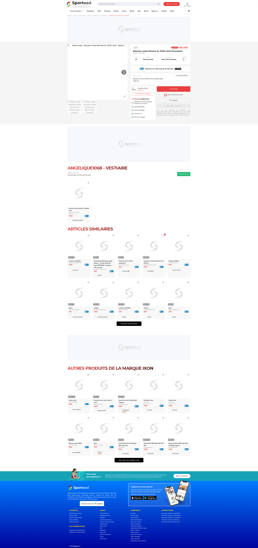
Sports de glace (135, 538)
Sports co (154, 11)
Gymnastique (104, 524)
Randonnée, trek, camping (138, 540)
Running (107, 11)
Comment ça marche (75, 513)
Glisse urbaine (135, 532)
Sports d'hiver (135, 517)
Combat (164, 11)
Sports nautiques (135, 524)
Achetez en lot (183, 174)
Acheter (174, 89)
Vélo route (103, 532)
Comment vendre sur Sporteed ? (170, 513)
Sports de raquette (136, 534)
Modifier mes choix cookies (77, 532)
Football (102, 517)
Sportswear (103, 538)
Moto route (103, 526)
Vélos (99, 11)
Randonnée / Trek (105, 515)
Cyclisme (133, 513)
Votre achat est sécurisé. (175, 94)
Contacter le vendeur (143, 94)
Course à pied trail (105, 534)
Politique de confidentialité (77, 530)
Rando (132, 11)
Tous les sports (75, 11)
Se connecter (187, 6)
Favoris (174, 100)
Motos (146, 11)
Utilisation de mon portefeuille (170, 519)
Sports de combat (136, 521)
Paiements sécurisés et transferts (171, 517)
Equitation (90, 11)
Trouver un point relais (75, 517)
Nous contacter (182, 476)
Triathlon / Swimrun (136, 526)
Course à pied (135, 515)
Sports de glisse (135, 536)
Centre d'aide (73, 515)
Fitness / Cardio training (107, 521)
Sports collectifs (135, 530)
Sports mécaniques (136, 519)
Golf (101, 528)
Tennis (124, 11)
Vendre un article (171, 4)
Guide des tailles (182, 75)
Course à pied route (105, 519)
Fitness (116, 11)
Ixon (135, 47)
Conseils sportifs (74, 521)
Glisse (172, 11)
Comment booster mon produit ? (170, 521)
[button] (123, 72)
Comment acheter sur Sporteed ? (171, 515)
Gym (139, 11)
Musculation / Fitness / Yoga (139, 528)
